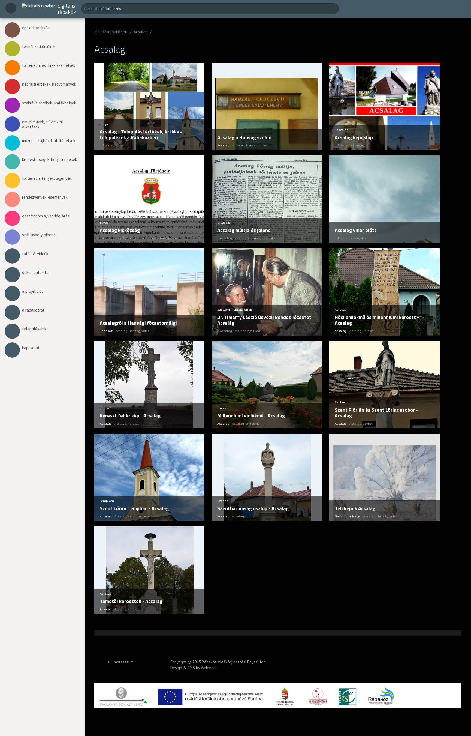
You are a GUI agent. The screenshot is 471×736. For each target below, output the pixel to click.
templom (150, 516)
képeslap (358, 145)
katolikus (134, 516)
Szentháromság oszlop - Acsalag (253, 508)
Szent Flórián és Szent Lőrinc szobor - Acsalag (376, 413)
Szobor (340, 402)
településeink (34, 328)
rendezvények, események (45, 197)
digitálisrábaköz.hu (110, 31)
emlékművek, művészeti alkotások (42, 124)
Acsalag (108, 145)
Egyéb (104, 222)
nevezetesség (148, 238)
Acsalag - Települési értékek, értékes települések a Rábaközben (141, 134)
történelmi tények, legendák (47, 178)
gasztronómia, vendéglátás (46, 216)
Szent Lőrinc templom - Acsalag (134, 508)
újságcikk (268, 238)
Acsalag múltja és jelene (244, 230)
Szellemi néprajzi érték (234, 309)
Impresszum (123, 662)
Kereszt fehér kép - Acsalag (130, 415)
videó (263, 145)
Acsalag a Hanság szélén (244, 137)
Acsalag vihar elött (355, 230)
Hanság (252, 145)
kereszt (368, 331)
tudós (257, 331)
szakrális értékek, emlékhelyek (49, 103)
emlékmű (252, 423)
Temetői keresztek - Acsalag (131, 601)
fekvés (131, 238)
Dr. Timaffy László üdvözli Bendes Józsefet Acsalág (264, 320)
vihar (364, 238)
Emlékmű (224, 408)
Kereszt (340, 309)
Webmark (209, 667)
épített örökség (36, 27)
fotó (236, 331)
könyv (120, 145)
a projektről (32, 291)
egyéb (120, 238)
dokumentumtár (36, 272)
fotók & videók (35, 253)
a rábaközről (33, 310)
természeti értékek (38, 46)
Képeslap (342, 130)
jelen (248, 238)
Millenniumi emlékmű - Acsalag (251, 415)
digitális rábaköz (67, 9)
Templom (107, 501)
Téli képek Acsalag (355, 508)
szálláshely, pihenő (39, 234)
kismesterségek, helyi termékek (49, 159)
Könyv (104, 124)
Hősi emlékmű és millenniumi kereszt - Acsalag (377, 320)
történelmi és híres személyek (48, 65)
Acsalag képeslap (354, 137)
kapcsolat (31, 347)
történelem (168, 238)
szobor (368, 423)
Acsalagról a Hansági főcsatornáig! (138, 323)
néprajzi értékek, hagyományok (49, 84)
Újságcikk (224, 222)
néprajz (246, 331)
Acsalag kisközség (120, 230)
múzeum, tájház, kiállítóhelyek (48, 140)
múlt (256, 238)
